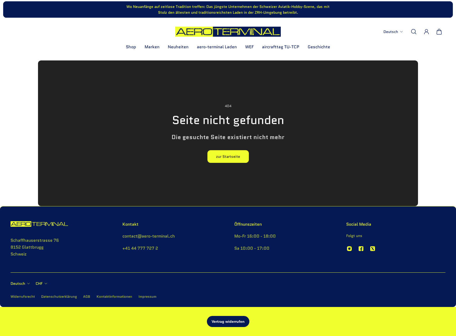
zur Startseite (228, 156)
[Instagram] (349, 248)
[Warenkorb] (439, 31)
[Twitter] (372, 248)
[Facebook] (361, 248)
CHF (39, 283)
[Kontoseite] (426, 31)
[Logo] (228, 32)
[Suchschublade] (413, 31)
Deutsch (18, 283)
